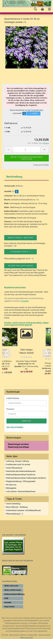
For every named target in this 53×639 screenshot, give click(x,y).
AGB (6, 598)
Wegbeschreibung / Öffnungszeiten (20, 481)
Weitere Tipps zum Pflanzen (20, 266)
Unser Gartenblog (13, 504)
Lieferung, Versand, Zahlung (17, 461)
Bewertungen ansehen (18, 444)
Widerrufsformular (12, 590)
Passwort (10, 409)
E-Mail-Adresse (13, 398)
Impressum (9, 606)
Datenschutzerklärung (13, 594)
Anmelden (25, 301)
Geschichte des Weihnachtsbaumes (20, 471)
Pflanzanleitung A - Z (20, 251)
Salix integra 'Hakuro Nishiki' (26, 351)
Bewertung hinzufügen (18, 447)
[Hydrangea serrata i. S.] (26, 47)
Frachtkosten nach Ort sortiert (18, 464)
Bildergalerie (11, 488)
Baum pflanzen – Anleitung (20, 237)
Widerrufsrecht (11, 586)
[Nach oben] (45, 634)
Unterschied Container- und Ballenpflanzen (23, 510)
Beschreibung (14, 176)
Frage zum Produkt (41, 165)
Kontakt (7, 602)
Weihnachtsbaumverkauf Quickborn (20, 475)
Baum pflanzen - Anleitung (17, 507)
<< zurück (33, 113)
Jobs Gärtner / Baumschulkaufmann (20, 491)
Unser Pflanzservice (14, 468)
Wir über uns (11, 485)
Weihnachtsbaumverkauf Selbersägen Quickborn (26, 478)
